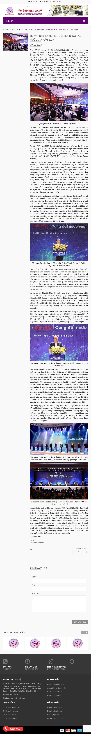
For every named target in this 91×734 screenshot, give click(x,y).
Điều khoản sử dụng (54, 707)
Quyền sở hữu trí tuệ (55, 718)
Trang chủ (8, 30)
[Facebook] (74, 552)
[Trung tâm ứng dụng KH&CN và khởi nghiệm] (45, 10)
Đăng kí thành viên (54, 695)
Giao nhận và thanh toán (56, 688)
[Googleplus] (82, 552)
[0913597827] (6, 729)
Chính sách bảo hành (11, 718)
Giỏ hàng (34, 2)
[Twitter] (78, 552)
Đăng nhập (46, 2)
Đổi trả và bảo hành (54, 692)
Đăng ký (57, 2)
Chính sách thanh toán (11, 707)
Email (34, 585)
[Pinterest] (86, 552)
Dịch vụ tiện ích (53, 715)
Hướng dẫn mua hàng (55, 684)
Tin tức (19, 30)
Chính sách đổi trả (10, 715)
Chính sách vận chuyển (11, 711)
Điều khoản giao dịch (55, 711)
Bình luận (35, 594)
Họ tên (34, 577)
